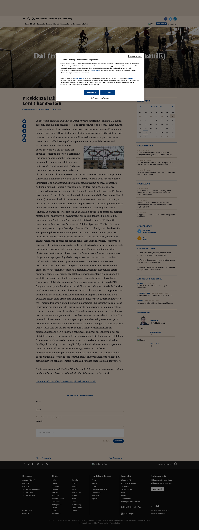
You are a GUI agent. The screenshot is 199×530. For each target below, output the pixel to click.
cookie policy (95, 70)
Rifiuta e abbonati (135, 56)
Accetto (108, 92)
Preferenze (91, 92)
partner (130, 78)
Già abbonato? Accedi (100, 98)
